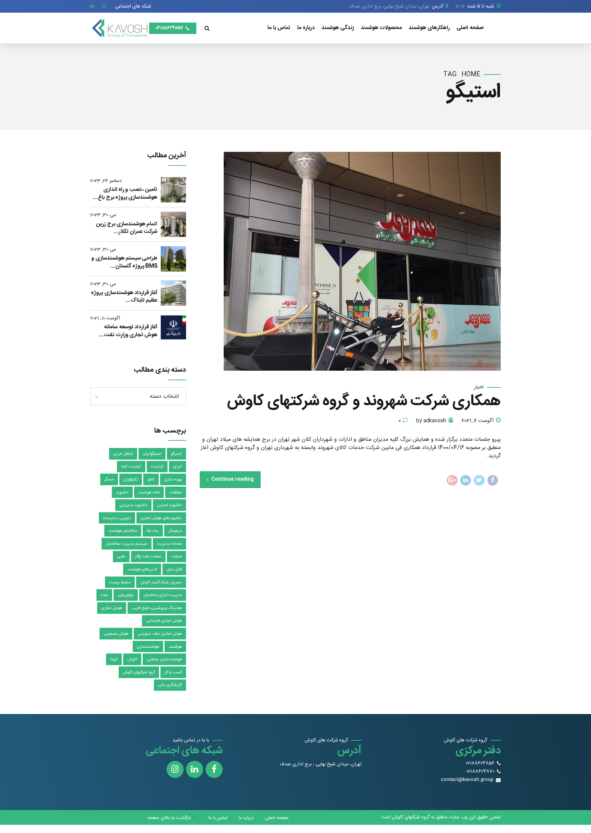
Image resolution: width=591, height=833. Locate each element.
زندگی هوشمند (337, 27)
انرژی (177, 466)
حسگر (109, 479)
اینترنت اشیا (131, 466)
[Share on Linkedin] (465, 480)
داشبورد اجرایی (169, 505)
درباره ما (306, 27)
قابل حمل (174, 569)
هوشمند (175, 646)
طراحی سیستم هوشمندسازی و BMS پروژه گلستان (124, 262)
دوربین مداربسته (117, 518)
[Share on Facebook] (492, 480)
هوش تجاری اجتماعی (164, 620)
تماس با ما (278, 27)
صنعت (176, 556)
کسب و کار (173, 672)
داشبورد (122, 492)
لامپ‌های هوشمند (142, 569)
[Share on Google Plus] (452, 480)
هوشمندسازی (148, 646)
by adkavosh (431, 421)
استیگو (176, 453)
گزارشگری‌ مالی (170, 685)
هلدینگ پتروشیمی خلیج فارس (157, 608)
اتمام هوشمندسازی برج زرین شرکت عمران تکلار (126, 228)
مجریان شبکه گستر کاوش (161, 582)
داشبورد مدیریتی (133, 505)
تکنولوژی (130, 479)
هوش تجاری (111, 608)
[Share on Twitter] (479, 480)
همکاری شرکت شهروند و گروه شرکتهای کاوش (364, 401)
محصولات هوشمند (381, 27)
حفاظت (175, 492)
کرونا (114, 659)
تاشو (151, 479)
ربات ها (153, 530)
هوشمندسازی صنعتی (164, 659)
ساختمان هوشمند (122, 530)
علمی (121, 556)
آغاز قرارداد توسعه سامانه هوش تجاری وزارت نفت (130, 331)
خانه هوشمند (149, 492)
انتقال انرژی (123, 453)
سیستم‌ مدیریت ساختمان (126, 543)
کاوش (132, 659)
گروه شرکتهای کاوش (139, 672)
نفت (104, 595)
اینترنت (157, 466)
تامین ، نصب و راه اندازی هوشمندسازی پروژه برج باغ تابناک (127, 193)
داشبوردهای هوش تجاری (161, 518)
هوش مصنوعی (116, 633)
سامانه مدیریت (169, 543)
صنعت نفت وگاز (148, 556)
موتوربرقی (126, 595)
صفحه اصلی (470, 27)
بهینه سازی (173, 479)
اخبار (479, 387)
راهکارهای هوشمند (429, 27)
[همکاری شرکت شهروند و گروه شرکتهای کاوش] (350, 261)
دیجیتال (175, 530)
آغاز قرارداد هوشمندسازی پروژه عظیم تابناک (124, 297)
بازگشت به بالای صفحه (169, 818)
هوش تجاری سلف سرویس (160, 633)
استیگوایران (152, 453)
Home (470, 75)
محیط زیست (120, 582)
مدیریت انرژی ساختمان (162, 595)
